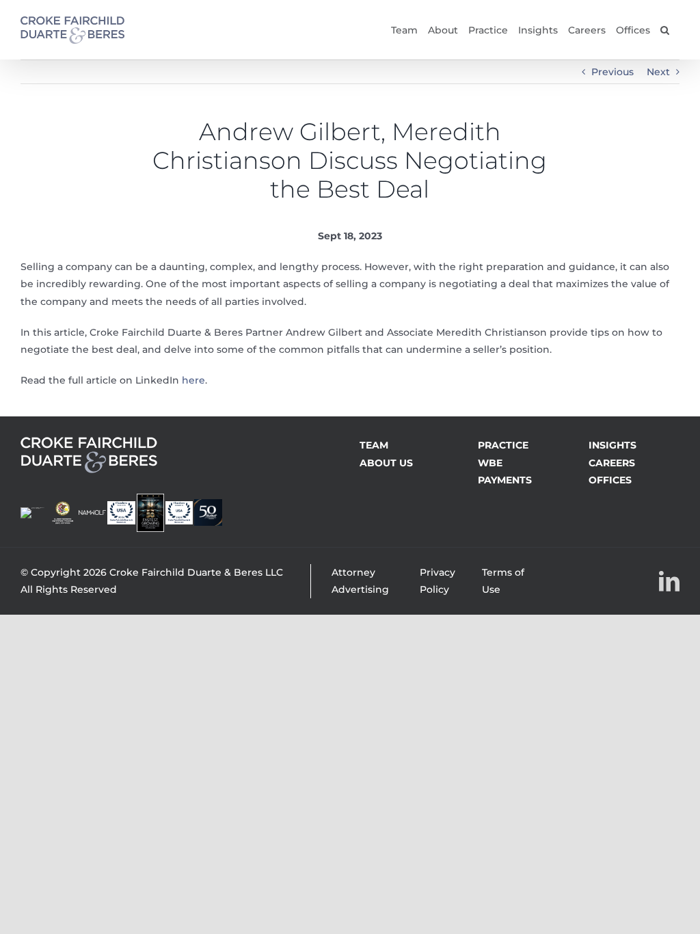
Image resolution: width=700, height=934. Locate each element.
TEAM (374, 445)
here (193, 380)
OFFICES (610, 480)
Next (658, 72)
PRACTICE (503, 445)
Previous (612, 72)
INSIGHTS (612, 445)
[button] (664, 30)
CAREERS (612, 463)
